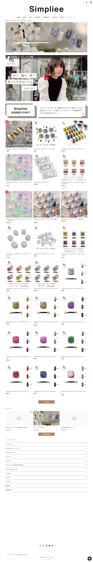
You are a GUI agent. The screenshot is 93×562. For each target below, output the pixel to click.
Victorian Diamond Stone (12, 469)
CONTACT (55, 17)
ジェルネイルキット (10, 444)
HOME (18, 17)
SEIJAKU (8, 477)
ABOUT (25, 17)
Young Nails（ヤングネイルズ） (12, 448)
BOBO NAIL (8, 460)
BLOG (30, 17)
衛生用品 (8, 485)
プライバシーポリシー (11, 554)
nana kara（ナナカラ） (15, 20)
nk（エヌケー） (9, 456)
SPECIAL (62, 17)
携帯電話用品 (9, 490)
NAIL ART (23, 20)
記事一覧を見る (46, 434)
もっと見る (46, 402)
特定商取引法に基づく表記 (22, 554)
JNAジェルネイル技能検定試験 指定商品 (15, 465)
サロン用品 (8, 481)
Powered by (45, 559)
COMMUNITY (46, 17)
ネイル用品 (8, 473)
